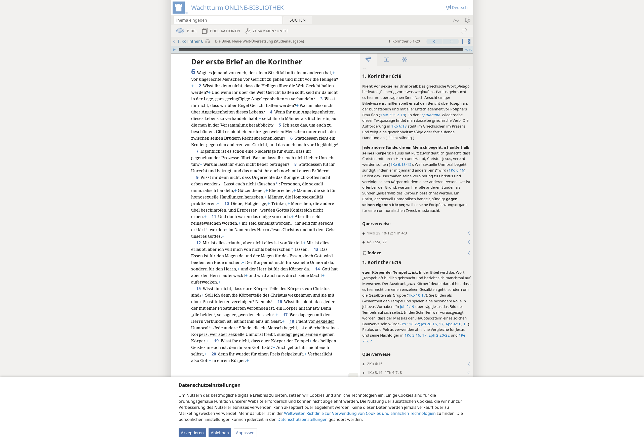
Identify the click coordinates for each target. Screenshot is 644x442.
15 (199, 288)
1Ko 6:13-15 (401, 164)
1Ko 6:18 (399, 126)
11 (214, 216)
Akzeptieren (192, 432)
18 (292, 321)
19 (217, 341)
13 (316, 249)
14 (318, 269)
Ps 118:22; (411, 323)
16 (280, 301)
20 (214, 354)
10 (227, 203)
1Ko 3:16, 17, (416, 335)
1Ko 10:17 (417, 295)
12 (199, 243)
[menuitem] (467, 20)
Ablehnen (220, 432)
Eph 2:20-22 (439, 335)
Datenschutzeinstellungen (302, 419)
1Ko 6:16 (456, 170)
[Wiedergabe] (174, 50)
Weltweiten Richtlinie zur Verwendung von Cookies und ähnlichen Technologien (360, 413)
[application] (322, 49)
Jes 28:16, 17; (432, 323)
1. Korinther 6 (190, 41)
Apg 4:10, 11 (456, 323)
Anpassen (245, 432)
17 (286, 314)
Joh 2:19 (407, 306)
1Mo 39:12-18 (392, 114)
